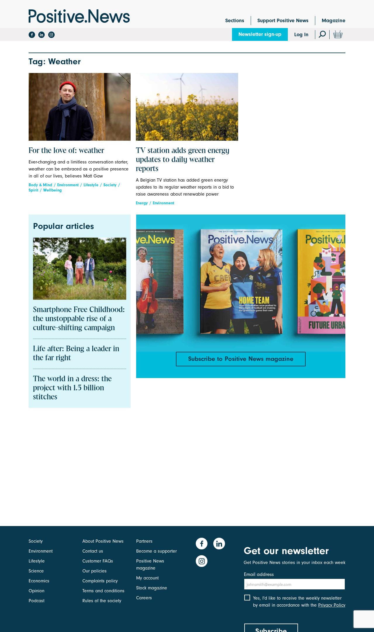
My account (147, 578)
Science (36, 571)
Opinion (36, 590)
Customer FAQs (97, 561)
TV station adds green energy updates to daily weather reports (182, 160)
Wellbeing (52, 190)
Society (110, 184)
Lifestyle (91, 184)
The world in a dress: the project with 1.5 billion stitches (72, 388)
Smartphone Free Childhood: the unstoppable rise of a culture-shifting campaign (79, 319)
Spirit (33, 190)
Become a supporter (156, 551)
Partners (144, 541)
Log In (301, 35)
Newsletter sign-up (259, 34)
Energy (142, 203)
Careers (144, 597)
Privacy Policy (331, 605)
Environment (68, 184)
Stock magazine (151, 588)
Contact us (92, 551)
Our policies (94, 571)
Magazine (333, 21)
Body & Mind (40, 184)
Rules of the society (101, 600)
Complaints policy (100, 581)
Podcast (36, 600)
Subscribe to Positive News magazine (240, 359)
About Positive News (103, 541)
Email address (259, 574)
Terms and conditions (103, 590)
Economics (39, 581)
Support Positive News (283, 21)
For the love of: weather (66, 150)
